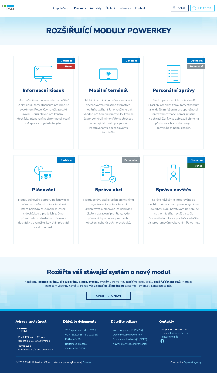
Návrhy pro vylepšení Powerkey (130, 343)
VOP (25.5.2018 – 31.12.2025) (81, 334)
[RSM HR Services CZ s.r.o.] (17, 7)
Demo (181, 8)
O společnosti (61, 8)
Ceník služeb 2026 (75, 348)
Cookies (87, 362)
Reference (125, 8)
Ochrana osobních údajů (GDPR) (130, 339)
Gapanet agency (192, 362)
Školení (110, 8)
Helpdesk (204, 8)
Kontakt (140, 8)
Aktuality (96, 8)
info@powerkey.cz (178, 333)
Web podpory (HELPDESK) (128, 330)
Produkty (80, 8)
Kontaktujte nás (169, 336)
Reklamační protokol (76, 343)
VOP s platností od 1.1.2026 (80, 330)
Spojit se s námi (108, 296)
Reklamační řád (73, 339)
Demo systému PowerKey (127, 334)
